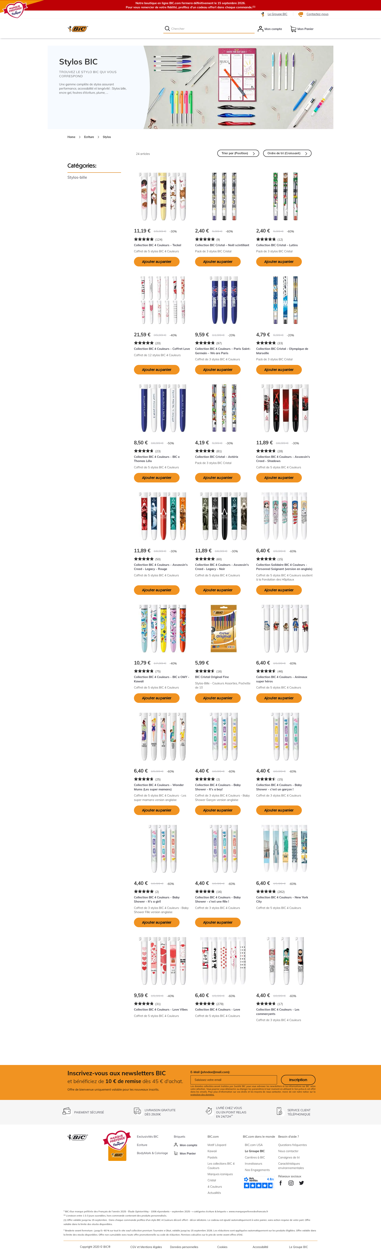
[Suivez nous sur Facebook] (280, 1182)
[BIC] (77, 28)
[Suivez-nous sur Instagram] (291, 1182)
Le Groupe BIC (277, 14)
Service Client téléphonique (299, 1112)
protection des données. (202, 1094)
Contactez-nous (317, 14)
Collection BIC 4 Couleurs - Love (217, 1009)
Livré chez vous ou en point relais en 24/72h (231, 1112)
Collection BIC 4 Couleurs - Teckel (157, 245)
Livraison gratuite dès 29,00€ (160, 1112)
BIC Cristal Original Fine (212, 677)
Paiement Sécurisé (89, 1112)
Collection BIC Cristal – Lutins (277, 245)
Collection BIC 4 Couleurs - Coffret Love (162, 349)
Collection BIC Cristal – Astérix (216, 457)
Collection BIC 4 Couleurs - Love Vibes (161, 1009)
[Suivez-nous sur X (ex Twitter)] (301, 1182)
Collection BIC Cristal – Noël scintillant (222, 245)
